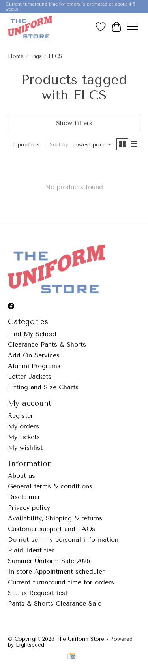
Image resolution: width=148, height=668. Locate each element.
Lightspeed (30, 645)
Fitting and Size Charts (43, 387)
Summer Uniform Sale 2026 (49, 561)
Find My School (32, 334)
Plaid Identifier (31, 550)
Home (16, 56)
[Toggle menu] (132, 27)
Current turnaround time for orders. (62, 582)
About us (21, 475)
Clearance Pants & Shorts (47, 344)
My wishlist (25, 447)
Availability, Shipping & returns (55, 518)
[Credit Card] (72, 656)
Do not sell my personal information (63, 539)
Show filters (74, 123)
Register (20, 415)
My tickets (24, 437)
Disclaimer (24, 497)
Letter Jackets (29, 376)
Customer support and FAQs (51, 529)
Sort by (59, 145)
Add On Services (34, 355)
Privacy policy (29, 507)
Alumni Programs (34, 366)
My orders (23, 426)
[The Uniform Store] (30, 27)
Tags (36, 56)
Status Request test (37, 593)
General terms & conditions (50, 486)
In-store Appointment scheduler (56, 571)
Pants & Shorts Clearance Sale (54, 603)
